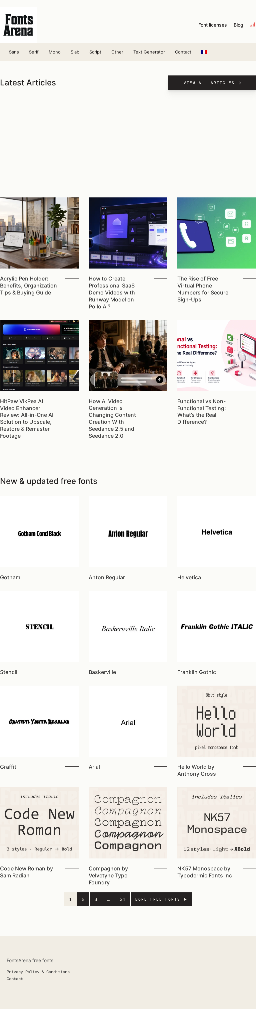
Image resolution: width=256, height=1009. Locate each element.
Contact (183, 52)
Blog (238, 25)
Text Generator (149, 52)
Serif (34, 52)
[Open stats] (253, 25)
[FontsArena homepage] (18, 25)
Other (117, 52)
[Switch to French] (204, 52)
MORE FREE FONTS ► (161, 899)
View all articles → (213, 82)
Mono (55, 52)
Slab (75, 52)
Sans (14, 52)
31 (123, 899)
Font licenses (212, 25)
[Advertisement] (128, 147)
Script (95, 52)
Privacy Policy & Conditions (38, 971)
